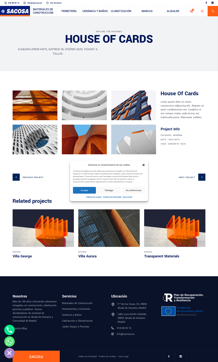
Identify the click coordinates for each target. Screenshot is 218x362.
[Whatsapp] (9, 341)
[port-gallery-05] (35, 139)
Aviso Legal (127, 197)
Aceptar (84, 190)
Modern (177, 135)
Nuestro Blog (20, 328)
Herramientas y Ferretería (76, 309)
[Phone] (9, 330)
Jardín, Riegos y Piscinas (75, 326)
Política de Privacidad (112, 197)
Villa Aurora (87, 256)
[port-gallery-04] (84, 139)
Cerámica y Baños (72, 315)
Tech (183, 144)
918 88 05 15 (13, 3)
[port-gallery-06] (133, 139)
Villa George (22, 256)
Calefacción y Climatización (77, 320)
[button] (143, 164)
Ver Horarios (56, 3)
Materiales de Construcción (77, 303)
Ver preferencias (133, 190)
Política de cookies (94, 197)
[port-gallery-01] (35, 105)
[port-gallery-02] (84, 105)
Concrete (173, 144)
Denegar (109, 190)
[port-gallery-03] (133, 105)
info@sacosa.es (34, 3)
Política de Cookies (107, 356)
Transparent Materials (161, 256)
